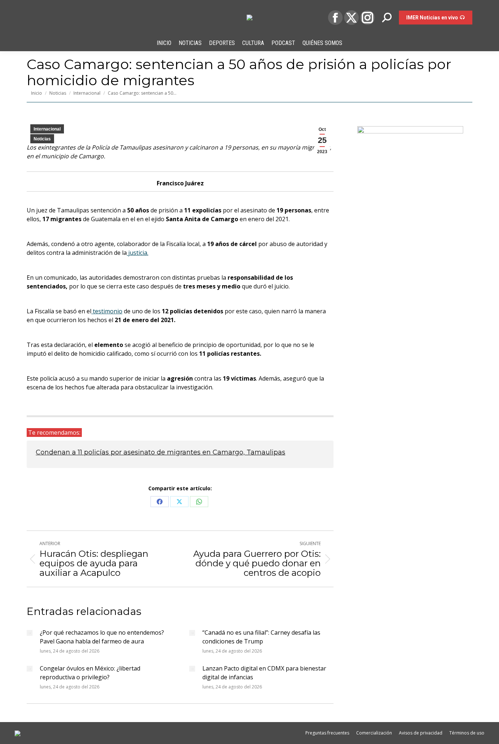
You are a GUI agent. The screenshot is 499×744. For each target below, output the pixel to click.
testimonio (106, 311)
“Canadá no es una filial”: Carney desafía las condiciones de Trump (261, 636)
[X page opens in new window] (351, 17)
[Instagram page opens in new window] (367, 17)
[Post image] (30, 633)
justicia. (137, 253)
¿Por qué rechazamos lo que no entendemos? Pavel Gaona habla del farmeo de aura (102, 636)
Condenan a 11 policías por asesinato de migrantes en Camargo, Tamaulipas (160, 452)
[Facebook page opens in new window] (335, 17)
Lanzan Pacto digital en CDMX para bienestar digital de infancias (264, 672)
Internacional (47, 129)
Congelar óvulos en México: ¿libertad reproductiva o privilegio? (90, 672)
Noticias (42, 138)
